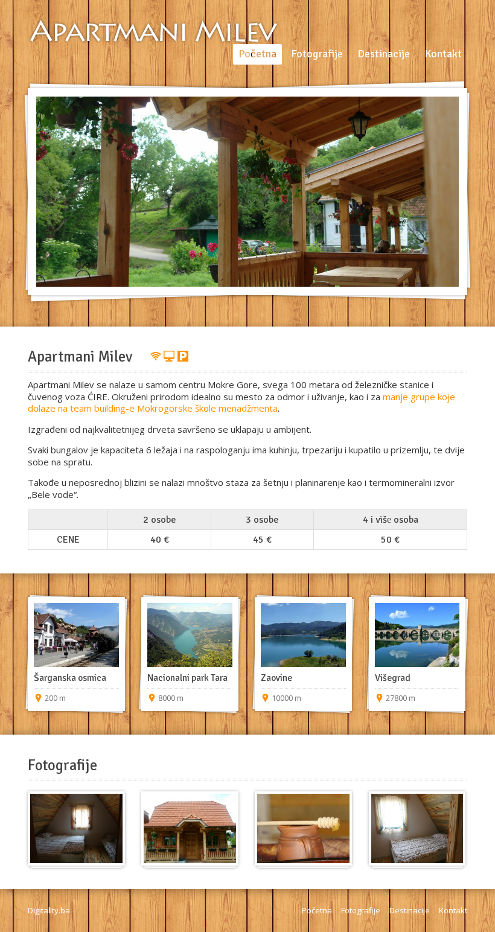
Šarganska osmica (70, 678)
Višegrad (392, 678)
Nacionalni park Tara (187, 678)
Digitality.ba (49, 910)
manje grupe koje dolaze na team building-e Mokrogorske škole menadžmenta (241, 403)
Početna (317, 910)
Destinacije (409, 910)
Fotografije (360, 910)
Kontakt (453, 910)
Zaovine (276, 678)
